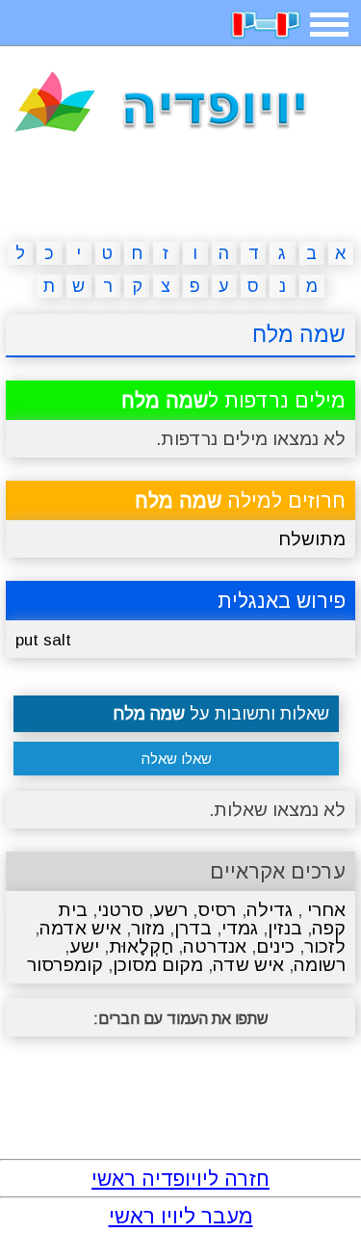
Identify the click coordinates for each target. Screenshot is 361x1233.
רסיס (217, 910)
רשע (170, 910)
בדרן (193, 928)
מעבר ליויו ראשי (181, 1216)
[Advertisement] (181, 191)
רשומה (320, 965)
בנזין (285, 928)
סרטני (120, 910)
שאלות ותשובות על (221, 713)
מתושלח (312, 539)
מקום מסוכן (158, 965)
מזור (148, 928)
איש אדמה (80, 928)
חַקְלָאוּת (141, 946)
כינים (275, 946)
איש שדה (248, 965)
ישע (84, 946)
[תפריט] (329, 25)
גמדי (239, 928)
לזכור (325, 946)
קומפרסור (65, 965)
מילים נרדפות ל (233, 400)
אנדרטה (214, 946)
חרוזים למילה (240, 500)
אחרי (324, 910)
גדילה (269, 910)
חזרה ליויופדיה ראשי (180, 1178)
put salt (43, 640)
